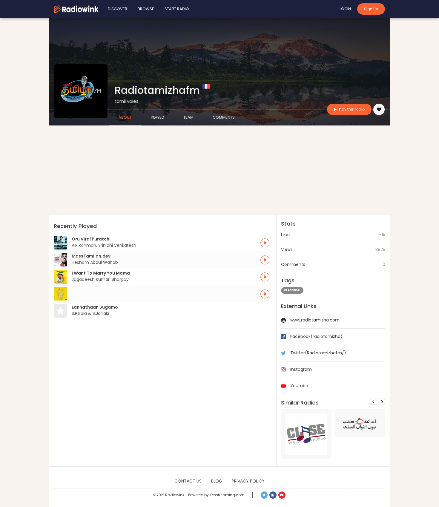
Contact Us (188, 481)
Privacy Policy (248, 481)
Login (345, 9)
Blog (216, 481)
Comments (224, 117)
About (125, 117)
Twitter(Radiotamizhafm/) (318, 353)
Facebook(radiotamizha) (316, 336)
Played (157, 117)
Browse (146, 9)
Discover (117, 9)
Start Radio (177, 9)
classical (292, 290)
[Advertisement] (219, 170)
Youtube (299, 386)
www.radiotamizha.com (315, 320)
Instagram (301, 369)
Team (188, 117)
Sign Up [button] (371, 8)
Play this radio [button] (351, 109)
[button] (264, 242)
